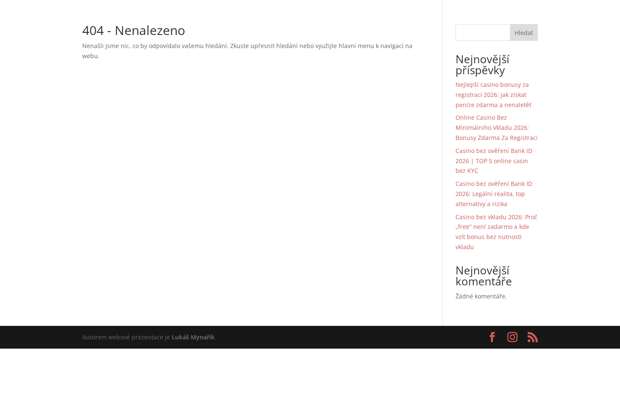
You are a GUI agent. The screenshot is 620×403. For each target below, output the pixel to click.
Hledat (524, 33)
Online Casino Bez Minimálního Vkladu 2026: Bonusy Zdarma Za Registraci (497, 127)
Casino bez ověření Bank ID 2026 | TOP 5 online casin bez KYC (494, 161)
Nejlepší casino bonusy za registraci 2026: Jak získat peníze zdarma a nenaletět (493, 95)
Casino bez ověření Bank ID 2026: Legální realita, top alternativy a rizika (494, 194)
